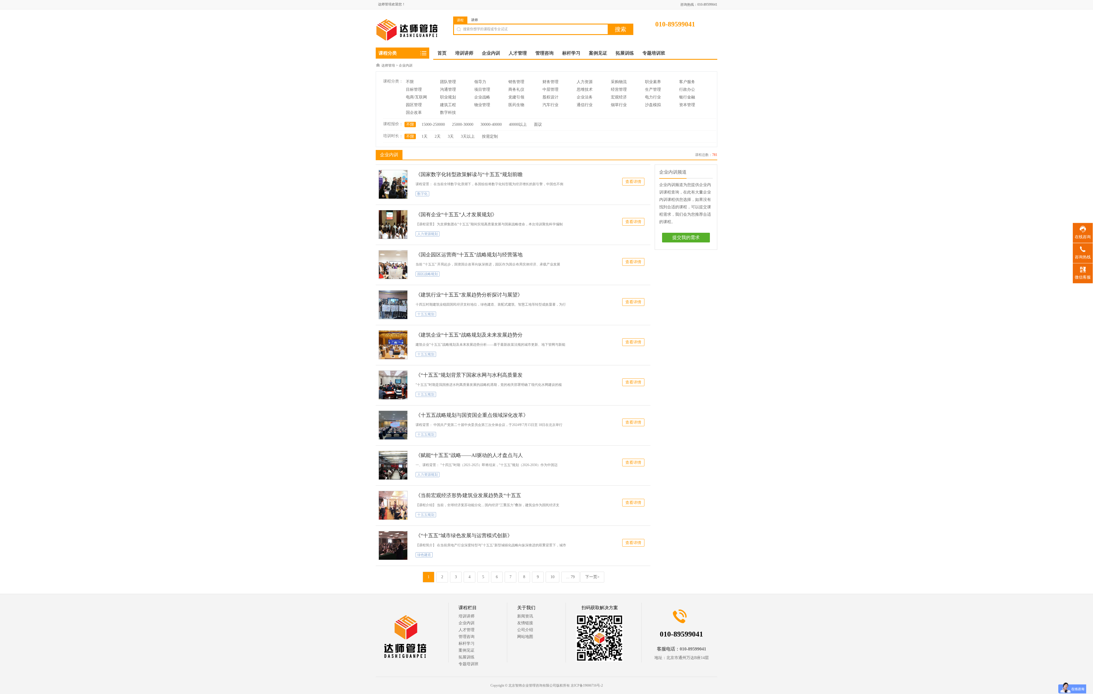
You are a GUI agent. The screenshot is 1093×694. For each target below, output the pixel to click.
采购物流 (619, 82)
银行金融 (687, 97)
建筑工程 (448, 105)
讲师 (474, 20)
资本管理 (687, 105)
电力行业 (653, 97)
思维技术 (585, 89)
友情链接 (525, 623)
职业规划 (448, 97)
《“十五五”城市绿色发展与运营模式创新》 (464, 535)
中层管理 (550, 89)
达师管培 (388, 65)
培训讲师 (466, 616)
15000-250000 (433, 124)
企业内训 (405, 65)
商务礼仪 (516, 89)
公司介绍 (525, 630)
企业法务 (585, 97)
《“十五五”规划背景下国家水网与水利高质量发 (469, 375)
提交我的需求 (686, 237)
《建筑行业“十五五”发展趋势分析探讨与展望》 (469, 295)
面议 (538, 124)
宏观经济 (619, 97)
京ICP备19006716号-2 (587, 685)
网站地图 (525, 637)
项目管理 (482, 89)
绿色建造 (424, 555)
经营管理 (619, 89)
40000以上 (518, 124)
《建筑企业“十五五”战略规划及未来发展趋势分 (469, 335)
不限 (410, 82)
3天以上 (468, 136)
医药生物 (516, 105)
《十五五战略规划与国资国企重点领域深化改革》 (472, 415)
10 (552, 577)
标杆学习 (466, 643)
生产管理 (653, 89)
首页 (442, 53)
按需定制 (490, 136)
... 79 (570, 577)
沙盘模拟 (653, 105)
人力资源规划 (427, 234)
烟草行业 (619, 105)
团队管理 (448, 82)
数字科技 (448, 112)
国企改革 (414, 112)
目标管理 (414, 89)
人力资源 (585, 82)
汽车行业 (550, 105)
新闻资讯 (525, 616)
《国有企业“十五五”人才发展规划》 (456, 214)
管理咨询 (466, 637)
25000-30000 (462, 124)
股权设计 (550, 97)
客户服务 (687, 82)
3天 (451, 136)
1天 (425, 136)
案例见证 (466, 650)
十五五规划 (425, 314)
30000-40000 (491, 124)
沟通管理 (448, 89)
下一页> (592, 577)
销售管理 (516, 82)
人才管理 (466, 630)
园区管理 (414, 105)
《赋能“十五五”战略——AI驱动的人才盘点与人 (469, 455)
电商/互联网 (416, 97)
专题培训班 (468, 664)
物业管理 (482, 105)
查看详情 (633, 182)
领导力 (480, 82)
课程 (460, 20)
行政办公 (687, 89)
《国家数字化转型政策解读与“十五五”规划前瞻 (469, 174)
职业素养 (653, 82)
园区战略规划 (427, 274)
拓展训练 (466, 657)
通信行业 (585, 105)
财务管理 (550, 82)
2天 (438, 136)
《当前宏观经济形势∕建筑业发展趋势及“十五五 (468, 495)
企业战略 (482, 97)
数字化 (422, 194)
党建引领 (516, 97)
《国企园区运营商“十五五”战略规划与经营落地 (469, 255)
